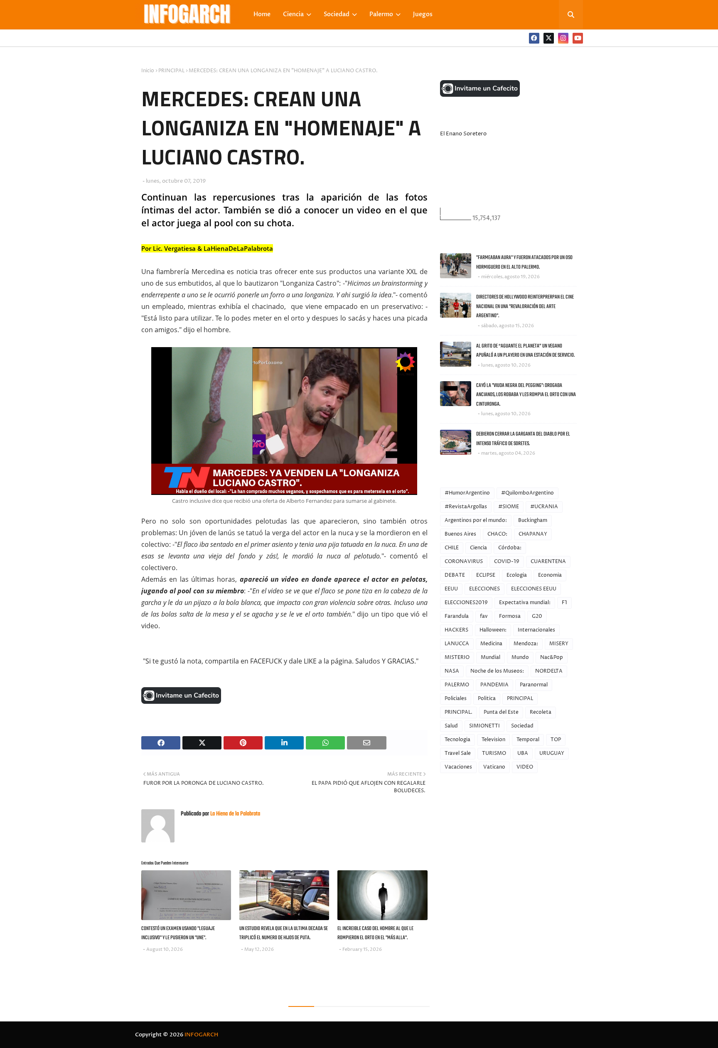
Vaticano (494, 767)
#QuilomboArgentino (527, 493)
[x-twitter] (548, 38)
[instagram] (563, 38)
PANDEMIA (494, 684)
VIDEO (524, 767)
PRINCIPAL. (458, 712)
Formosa (510, 616)
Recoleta (540, 712)
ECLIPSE (485, 575)
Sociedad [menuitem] (336, 14)
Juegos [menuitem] (423, 14)
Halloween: (493, 630)
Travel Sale (458, 753)
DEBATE (455, 575)
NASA (452, 671)
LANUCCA (457, 643)
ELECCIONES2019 (466, 602)
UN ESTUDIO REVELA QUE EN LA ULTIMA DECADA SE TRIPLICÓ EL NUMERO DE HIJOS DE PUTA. (283, 933)
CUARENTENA (548, 561)
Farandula (457, 616)
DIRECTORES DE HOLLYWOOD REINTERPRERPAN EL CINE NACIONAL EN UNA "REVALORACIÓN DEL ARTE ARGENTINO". (525, 306)
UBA (522, 753)
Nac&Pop (551, 657)
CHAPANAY (533, 534)
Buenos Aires (460, 534)
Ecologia (517, 575)
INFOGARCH (201, 1034)
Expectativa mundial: (525, 602)
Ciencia (478, 547)
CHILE (452, 547)
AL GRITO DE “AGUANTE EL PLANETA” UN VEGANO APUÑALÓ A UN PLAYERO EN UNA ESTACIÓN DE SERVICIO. (525, 351)
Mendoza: (526, 643)
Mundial (490, 657)
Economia (550, 575)
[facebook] (534, 38)
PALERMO (457, 684)
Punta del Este (501, 712)
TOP (556, 739)
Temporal (527, 739)
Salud (451, 726)
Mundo (520, 657)
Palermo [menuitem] (381, 14)
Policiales (456, 698)
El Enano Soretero (463, 133)
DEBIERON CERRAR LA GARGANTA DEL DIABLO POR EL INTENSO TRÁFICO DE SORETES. (523, 439)
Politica (487, 698)
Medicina (491, 643)
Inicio (147, 70)
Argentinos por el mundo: (476, 520)
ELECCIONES (484, 589)
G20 (537, 616)
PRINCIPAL (171, 70)
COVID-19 (506, 561)
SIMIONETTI (484, 726)
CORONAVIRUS (464, 561)
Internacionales (536, 630)
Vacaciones (458, 767)
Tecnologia (457, 739)
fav (484, 616)
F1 (564, 602)
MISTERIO (457, 657)
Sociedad (522, 726)
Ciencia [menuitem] (293, 14)
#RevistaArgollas (466, 506)
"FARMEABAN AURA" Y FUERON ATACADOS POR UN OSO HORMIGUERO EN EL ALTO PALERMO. (524, 262)
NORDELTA (549, 671)
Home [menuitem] (261, 14)
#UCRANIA (544, 506)
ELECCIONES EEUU (533, 589)
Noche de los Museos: (497, 671)
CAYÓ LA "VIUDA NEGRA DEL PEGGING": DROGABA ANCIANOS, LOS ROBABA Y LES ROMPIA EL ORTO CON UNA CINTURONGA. (526, 395)
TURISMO (494, 753)
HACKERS (456, 630)
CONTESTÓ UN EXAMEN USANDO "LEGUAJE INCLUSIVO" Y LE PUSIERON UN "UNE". (178, 933)
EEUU (451, 589)
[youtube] (578, 38)
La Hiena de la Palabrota (234, 814)
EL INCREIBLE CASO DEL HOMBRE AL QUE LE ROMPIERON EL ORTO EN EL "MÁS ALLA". (375, 933)
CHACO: (497, 534)
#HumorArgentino (467, 493)
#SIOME (508, 506)
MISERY (558, 643)
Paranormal (534, 684)
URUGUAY (551, 753)
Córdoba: (509, 547)
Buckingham (532, 520)
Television (493, 739)
